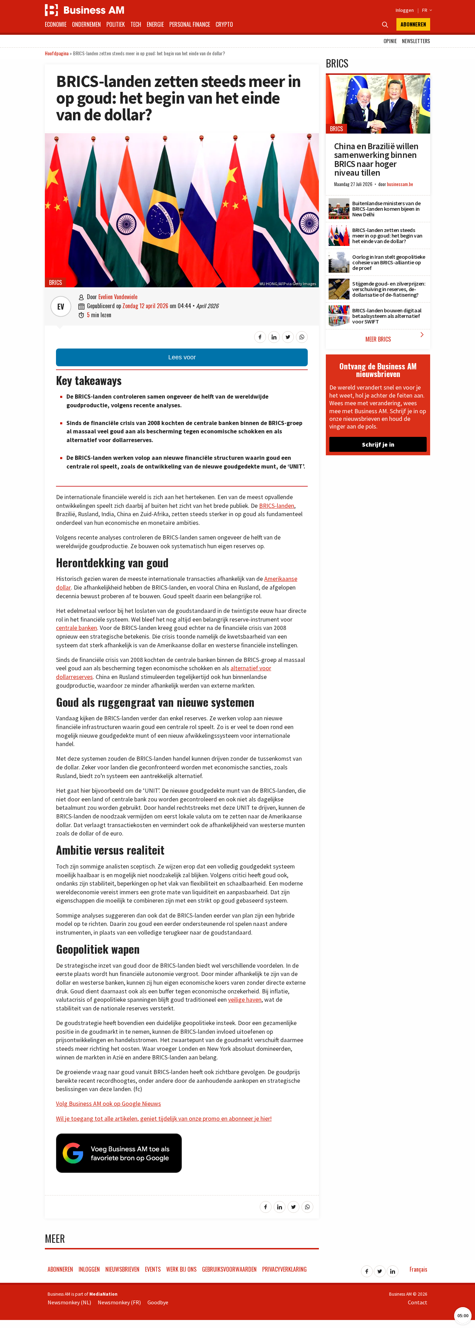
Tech (135, 24)
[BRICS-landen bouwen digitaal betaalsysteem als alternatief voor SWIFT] (339, 309)
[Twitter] (380, 1269)
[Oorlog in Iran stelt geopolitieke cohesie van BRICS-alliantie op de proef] (339, 255)
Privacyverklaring (284, 1269)
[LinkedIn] (392, 1269)
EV (60, 306)
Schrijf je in (378, 444)
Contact (417, 1302)
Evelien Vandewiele (117, 297)
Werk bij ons (181, 1269)
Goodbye (157, 1302)
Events (153, 1269)
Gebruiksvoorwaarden (229, 1269)
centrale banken (76, 628)
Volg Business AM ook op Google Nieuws (108, 1103)
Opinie (390, 41)
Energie (155, 24)
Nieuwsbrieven (122, 1269)
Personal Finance (189, 24)
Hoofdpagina (57, 53)
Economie (55, 24)
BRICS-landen (276, 506)
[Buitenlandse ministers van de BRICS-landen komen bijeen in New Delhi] (339, 202)
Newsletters (416, 41)
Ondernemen (86, 24)
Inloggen (405, 10)
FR (426, 10)
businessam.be (400, 184)
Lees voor (182, 357)
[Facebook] (367, 1269)
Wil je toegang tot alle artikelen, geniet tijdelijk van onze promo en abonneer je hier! (164, 1118)
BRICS (55, 282)
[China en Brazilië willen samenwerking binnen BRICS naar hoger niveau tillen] (378, 78)
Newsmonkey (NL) (69, 1302)
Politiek (115, 24)
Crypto (224, 24)
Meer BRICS (396, 336)
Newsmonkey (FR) (119, 1302)
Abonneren (413, 24)
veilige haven (244, 999)
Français (418, 1269)
